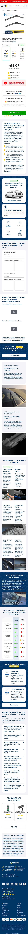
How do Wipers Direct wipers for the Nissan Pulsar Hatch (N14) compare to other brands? (12, 751)
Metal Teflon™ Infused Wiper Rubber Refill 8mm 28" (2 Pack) (20, 776)
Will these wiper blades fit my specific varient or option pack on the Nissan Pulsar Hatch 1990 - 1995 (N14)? (13, 692)
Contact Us (4, 873)
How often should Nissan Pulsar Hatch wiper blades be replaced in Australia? (12, 722)
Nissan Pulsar (14, 10)
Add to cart (14, 112)
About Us (4, 869)
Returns (18, 873)
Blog (3, 871)
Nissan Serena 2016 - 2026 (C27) (10, 802)
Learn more (6, 215)
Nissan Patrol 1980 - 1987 (13, 818)
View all (14, 791)
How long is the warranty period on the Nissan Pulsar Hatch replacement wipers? (12, 743)
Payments (19, 871)
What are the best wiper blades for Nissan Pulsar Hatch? (11, 715)
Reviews (19, 878)
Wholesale (4, 879)
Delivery (18, 869)
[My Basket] (26, 6)
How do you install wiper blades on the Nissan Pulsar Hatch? (12, 708)
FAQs (3, 876)
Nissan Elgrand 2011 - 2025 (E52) (10, 810)
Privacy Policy (20, 876)
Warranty (19, 874)
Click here (14, 41)
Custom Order (5, 874)
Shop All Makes (5, 878)
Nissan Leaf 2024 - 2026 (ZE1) (15, 808)
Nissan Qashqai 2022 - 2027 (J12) (14, 813)
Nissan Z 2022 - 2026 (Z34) (12, 805)
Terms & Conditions (21, 879)
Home (3, 10)
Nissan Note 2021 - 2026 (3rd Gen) (11, 815)
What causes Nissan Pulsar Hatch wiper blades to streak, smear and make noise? (12, 729)
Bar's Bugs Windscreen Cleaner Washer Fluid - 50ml (8, 776)
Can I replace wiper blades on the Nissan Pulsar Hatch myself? (12, 700)
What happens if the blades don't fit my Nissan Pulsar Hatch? (12, 736)
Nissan (8, 10)
